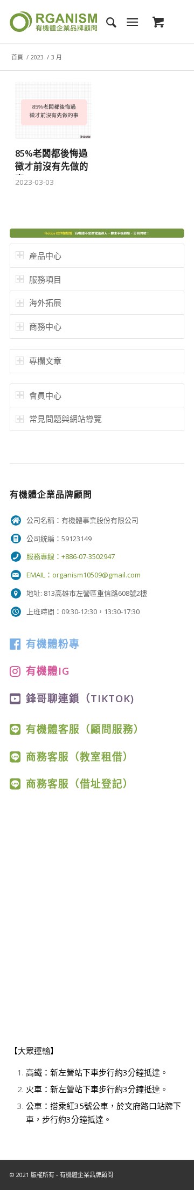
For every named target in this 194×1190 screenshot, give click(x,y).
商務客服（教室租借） (80, 756)
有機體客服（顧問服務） (85, 729)
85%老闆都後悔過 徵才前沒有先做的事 (51, 165)
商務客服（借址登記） (80, 783)
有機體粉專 (53, 643)
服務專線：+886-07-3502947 (70, 556)
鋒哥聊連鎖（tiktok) (80, 698)
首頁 (17, 57)
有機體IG (48, 670)
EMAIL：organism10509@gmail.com (83, 575)
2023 (37, 57)
